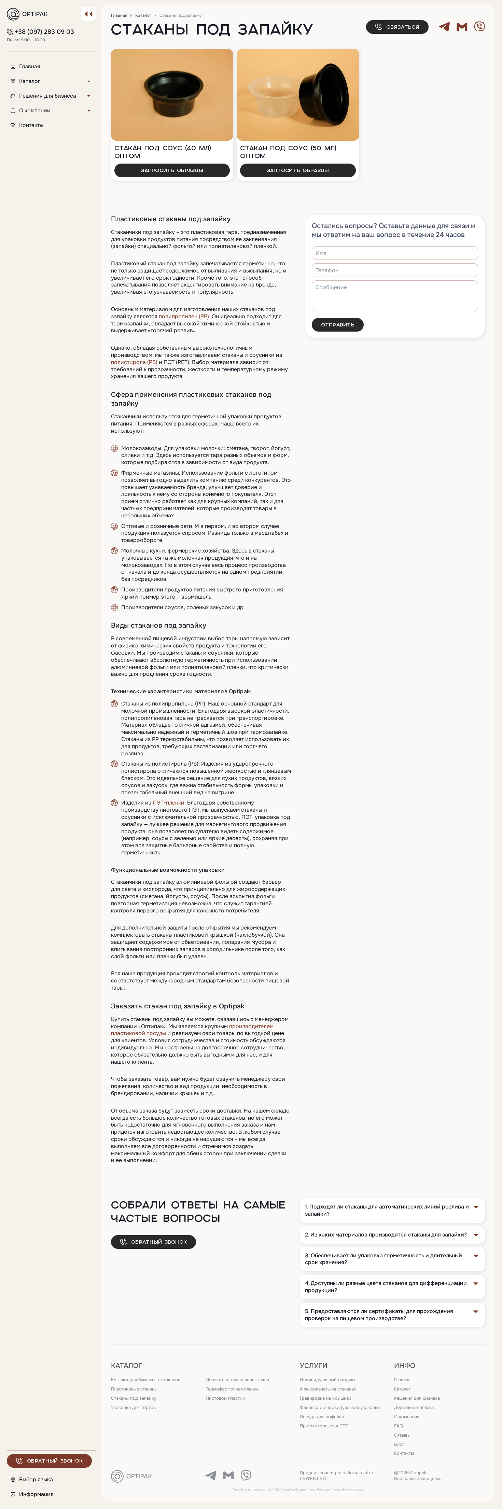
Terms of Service (343, 1489)
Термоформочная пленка (232, 1389)
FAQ (398, 1426)
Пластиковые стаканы (134, 1389)
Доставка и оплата (414, 1407)
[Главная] (27, 14)
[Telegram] (444, 26)
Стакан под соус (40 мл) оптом (162, 152)
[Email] (462, 26)
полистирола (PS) (134, 362)
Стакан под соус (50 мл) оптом (288, 152)
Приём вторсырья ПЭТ (324, 1426)
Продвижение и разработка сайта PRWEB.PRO (336, 1475)
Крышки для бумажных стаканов (145, 1380)
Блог (399, 1444)
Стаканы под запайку (133, 1398)
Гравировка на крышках (325, 1398)
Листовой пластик (225, 1398)
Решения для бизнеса (417, 1398)
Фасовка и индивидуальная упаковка (340, 1407)
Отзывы (402, 1435)
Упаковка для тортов (133, 1407)
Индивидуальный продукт (327, 1380)
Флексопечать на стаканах (328, 1389)
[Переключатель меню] (88, 14)
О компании (407, 1417)
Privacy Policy (315, 1489)
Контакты (404, 1453)
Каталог (143, 15)
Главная (119, 15)
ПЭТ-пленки (168, 802)
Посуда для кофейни (322, 1417)
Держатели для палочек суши (237, 1380)
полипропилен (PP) (184, 316)
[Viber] (479, 26)
